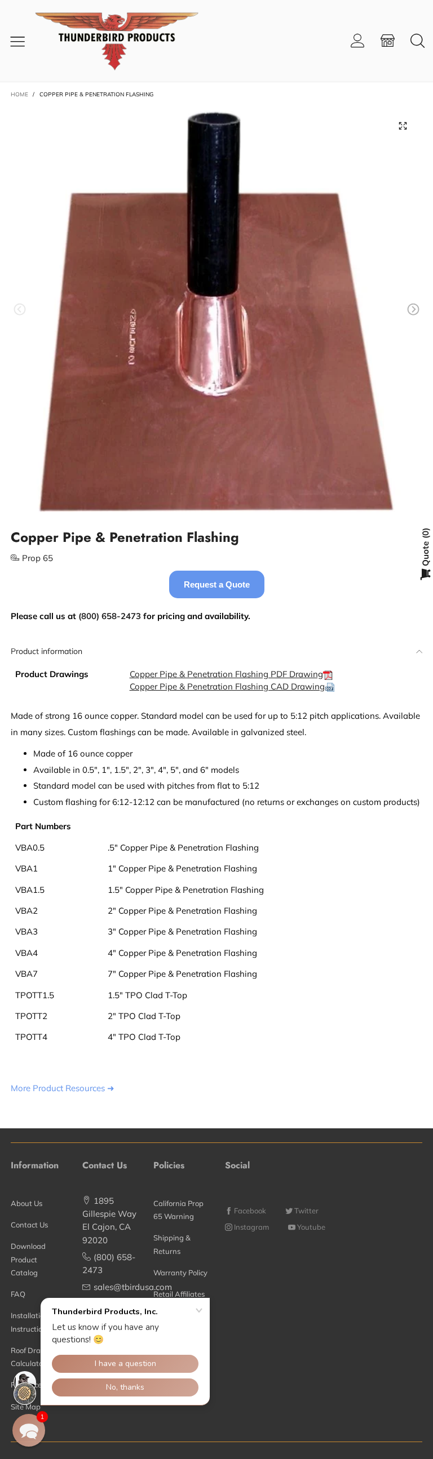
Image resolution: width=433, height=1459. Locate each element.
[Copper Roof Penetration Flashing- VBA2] (216, 311)
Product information (46, 651)
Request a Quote (217, 584)
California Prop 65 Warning (178, 1210)
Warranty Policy (180, 1272)
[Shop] (388, 40)
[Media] (402, 125)
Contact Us (29, 1224)
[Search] (417, 40)
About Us (26, 1203)
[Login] (358, 40)
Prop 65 (37, 558)
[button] (20, 309)
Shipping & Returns (172, 1244)
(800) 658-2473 (109, 616)
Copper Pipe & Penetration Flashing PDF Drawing (226, 674)
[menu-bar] (21, 41)
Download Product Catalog (28, 1259)
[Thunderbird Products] (125, 41)
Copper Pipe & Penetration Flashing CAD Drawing (227, 686)
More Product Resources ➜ (62, 1088)
